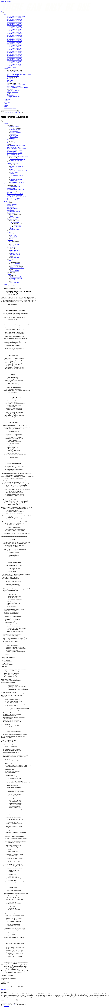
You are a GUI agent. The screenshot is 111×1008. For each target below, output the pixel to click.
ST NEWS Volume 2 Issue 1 (14, 17)
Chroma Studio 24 (12, 204)
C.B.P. (14, 1004)
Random (6, 105)
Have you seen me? (13, 163)
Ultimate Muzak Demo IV (14, 211)
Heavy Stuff (13, 237)
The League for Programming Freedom (18, 156)
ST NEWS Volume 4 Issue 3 (14, 42)
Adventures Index (11, 140)
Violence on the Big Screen (17, 268)
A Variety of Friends (12, 92)
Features (6, 68)
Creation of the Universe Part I (15, 194)
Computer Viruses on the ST (17, 166)
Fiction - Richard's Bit (16, 278)
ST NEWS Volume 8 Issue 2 (14, 57)
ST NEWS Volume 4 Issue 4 (14, 44)
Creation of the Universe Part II (15, 195)
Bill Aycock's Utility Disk (13, 208)
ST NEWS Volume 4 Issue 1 (14, 39)
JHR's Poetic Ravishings (13, 198)
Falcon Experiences (12, 151)
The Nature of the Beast (13, 147)
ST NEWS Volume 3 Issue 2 (14, 30)
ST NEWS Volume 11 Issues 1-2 (15, 65)
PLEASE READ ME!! (13, 154)
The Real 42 (10, 95)
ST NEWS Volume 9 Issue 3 (14, 61)
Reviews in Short (12, 219)
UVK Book (7, 99)
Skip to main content (6, 1)
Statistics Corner (11, 97)
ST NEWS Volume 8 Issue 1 (14, 55)
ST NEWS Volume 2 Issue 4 (14, 22)
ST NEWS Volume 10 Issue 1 (15, 62)
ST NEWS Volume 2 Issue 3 (14, 20)
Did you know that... (15, 168)
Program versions (14, 172)
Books (9, 274)
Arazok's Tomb (14, 135)
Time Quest (13, 134)
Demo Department (15, 251)
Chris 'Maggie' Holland (13, 90)
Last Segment (17, 226)
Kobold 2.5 (10, 205)
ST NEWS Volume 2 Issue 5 (14, 23)
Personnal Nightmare (15, 132)
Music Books (13, 279)
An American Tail (15, 129)
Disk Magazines (14, 229)
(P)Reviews (7, 201)
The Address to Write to (16, 175)
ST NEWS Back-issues (16, 179)
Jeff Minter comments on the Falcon (16, 148)
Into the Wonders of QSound (14, 150)
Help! (11, 169)
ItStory (5, 106)
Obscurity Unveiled (15, 253)
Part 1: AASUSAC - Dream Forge (16, 84)
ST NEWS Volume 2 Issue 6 (14, 25)
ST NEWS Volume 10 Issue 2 (15, 64)
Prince (12, 238)
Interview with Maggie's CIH (14, 153)
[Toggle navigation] (3, 12)
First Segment (17, 225)
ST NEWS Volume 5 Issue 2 (14, 46)
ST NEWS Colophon (15, 180)
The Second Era (11, 80)
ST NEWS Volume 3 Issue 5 (14, 35)
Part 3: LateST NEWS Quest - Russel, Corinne (19, 74)
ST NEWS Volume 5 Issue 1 (14, 45)
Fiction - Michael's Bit (16, 277)
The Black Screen (15, 265)
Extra (5, 284)
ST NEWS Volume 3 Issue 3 (14, 32)
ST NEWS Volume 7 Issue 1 (14, 51)
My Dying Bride (14, 244)
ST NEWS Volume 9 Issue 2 (14, 60)
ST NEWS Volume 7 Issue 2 (14, 52)
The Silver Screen (15, 263)
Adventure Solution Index (13, 96)
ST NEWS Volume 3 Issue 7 (14, 38)
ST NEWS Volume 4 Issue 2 (14, 41)
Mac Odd (9, 192)
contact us (6, 1006)
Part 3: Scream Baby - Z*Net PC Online (17, 87)
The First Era (10, 79)
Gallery (6, 100)
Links (5, 103)
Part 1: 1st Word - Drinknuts (14, 71)
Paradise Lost (13, 245)
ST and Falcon (15, 222)
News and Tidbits (14, 257)
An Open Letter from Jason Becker (16, 145)
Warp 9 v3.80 (10, 210)
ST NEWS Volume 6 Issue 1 (14, 48)
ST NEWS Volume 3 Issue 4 (14, 33)
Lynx (11, 228)
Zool (11, 216)
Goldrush (12, 138)
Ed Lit (5, 183)
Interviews (10, 240)
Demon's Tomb (14, 137)
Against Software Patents (16, 160)
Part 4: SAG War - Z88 (13, 76)
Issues (5, 14)
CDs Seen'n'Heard (15, 250)
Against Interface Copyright (17, 159)
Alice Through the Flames (14, 199)
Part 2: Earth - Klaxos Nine (14, 73)
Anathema (13, 243)
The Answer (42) (11, 142)
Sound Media (11, 247)
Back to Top (5, 989)
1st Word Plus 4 (11, 207)
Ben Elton (13, 235)
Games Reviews (12, 213)
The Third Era (10, 81)
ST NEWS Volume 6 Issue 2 (14, 49)
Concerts (10, 232)
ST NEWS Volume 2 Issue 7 (14, 26)
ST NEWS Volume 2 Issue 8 (14, 28)
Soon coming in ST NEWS (17, 182)
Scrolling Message (13, 285)
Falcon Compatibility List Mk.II (18, 170)
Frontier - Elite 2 (14, 217)
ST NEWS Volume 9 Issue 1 (14, 58)
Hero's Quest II (14, 131)
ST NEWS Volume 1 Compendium (16, 16)
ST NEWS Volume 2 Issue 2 (14, 19)
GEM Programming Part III (14, 186)
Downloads (7, 102)
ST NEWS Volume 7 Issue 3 (14, 54)
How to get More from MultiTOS (15, 189)
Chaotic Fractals (11, 188)
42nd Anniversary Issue (10, 108)
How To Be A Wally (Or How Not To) (17, 197)
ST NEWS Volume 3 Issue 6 (14, 36)
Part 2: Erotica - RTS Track (14, 86)
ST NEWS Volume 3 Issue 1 (14, 29)
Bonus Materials (11, 67)
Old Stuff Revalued (15, 254)
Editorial (12, 173)
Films (9, 260)
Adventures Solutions (13, 126)
